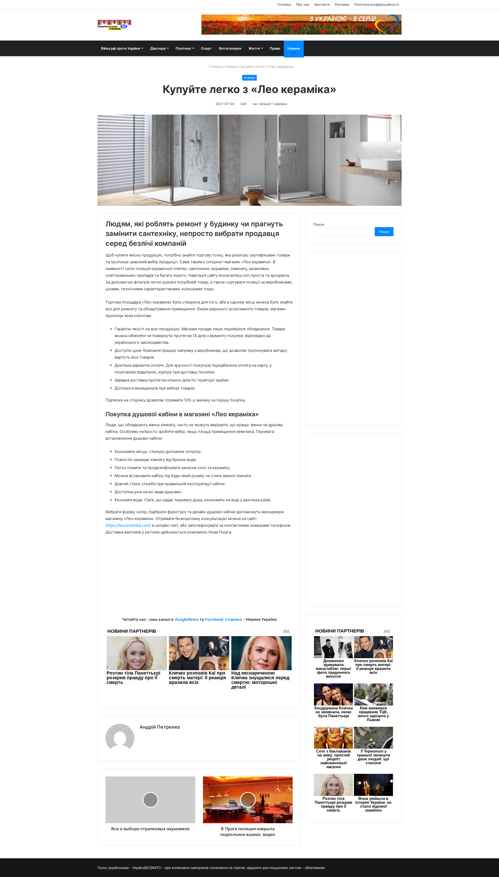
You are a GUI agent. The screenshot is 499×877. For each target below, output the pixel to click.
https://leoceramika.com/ (128, 525)
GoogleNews (187, 619)
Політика (183, 48)
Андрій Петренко (160, 727)
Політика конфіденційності (376, 4)
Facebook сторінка (223, 619)
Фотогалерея (230, 48)
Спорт (206, 48)
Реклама (342, 4)
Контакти (322, 4)
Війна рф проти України (120, 48)
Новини (293, 48)
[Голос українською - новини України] (114, 25)
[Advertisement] (199, 579)
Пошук (318, 224)
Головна (284, 4)
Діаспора (158, 48)
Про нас (302, 4)
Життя (254, 48)
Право (275, 48)
